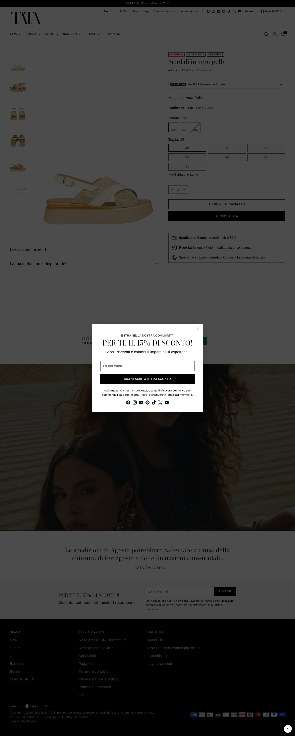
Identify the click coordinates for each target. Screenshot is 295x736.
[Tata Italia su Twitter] (160, 403)
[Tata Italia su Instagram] (134, 403)
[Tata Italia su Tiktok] (154, 403)
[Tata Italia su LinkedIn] (141, 403)
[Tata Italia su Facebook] (128, 403)
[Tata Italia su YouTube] (166, 403)
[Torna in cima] (288, 729)
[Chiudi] (198, 328)
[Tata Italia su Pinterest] (147, 403)
